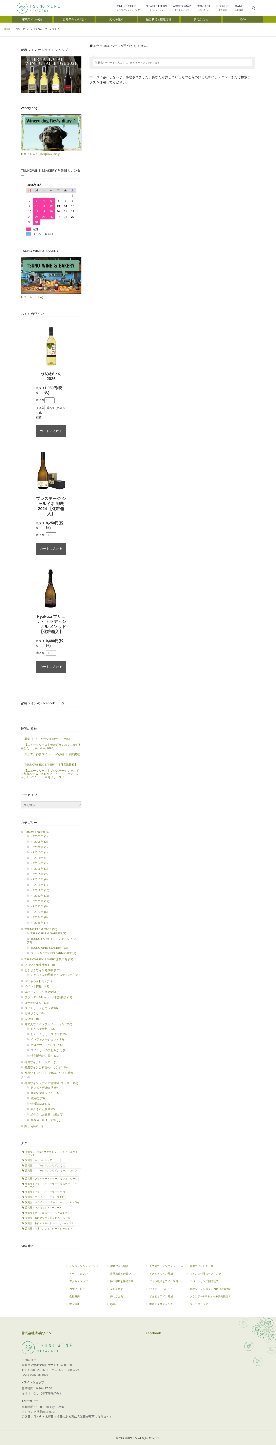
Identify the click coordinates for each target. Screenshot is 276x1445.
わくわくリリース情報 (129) (49, 1034)
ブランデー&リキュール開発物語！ (210, 1296)
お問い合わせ (77, 1288)
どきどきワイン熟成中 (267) (42, 970)
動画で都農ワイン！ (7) (45, 1093)
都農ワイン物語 (119, 1266)
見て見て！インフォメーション (167, 1266)
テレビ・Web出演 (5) (44, 1087)
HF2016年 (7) (39, 874)
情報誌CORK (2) (41, 1103)
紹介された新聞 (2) (43, 1109)
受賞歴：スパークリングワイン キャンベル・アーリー (51, 1172)
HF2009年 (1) (39, 847)
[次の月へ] (72, 185)
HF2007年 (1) (39, 836)
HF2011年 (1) (39, 857)
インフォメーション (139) (47, 1039)
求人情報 (74, 1304)
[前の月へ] (58, 185)
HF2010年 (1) (39, 852)
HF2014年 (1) (39, 863)
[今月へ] (65, 185)
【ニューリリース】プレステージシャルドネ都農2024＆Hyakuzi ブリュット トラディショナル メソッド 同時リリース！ (50, 774)
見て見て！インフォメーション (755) (48, 1024)
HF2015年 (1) (39, 868)
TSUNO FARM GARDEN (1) (48, 933)
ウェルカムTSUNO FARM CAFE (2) (53, 953)
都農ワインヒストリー (203, 1266)
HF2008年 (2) (39, 841)
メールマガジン (78, 1273)
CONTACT (203, 7)
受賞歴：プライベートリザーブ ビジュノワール (51, 1178)
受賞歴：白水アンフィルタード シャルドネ (49, 1228)
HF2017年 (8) (39, 879)
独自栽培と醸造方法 (121, 1281)
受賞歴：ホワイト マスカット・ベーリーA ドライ (52, 1202)
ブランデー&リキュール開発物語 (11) (48, 997)
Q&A (113, 1304)
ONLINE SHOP (128, 7)
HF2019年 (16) (40, 890)
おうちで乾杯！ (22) (43, 1028)
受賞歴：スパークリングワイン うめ (45, 1165)
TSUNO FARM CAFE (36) (40, 929)
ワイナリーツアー (200, 1304)
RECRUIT (222, 7)
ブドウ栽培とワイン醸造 (163, 1281)
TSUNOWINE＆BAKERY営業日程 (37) (48, 959)
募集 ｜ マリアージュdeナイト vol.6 (47, 738)
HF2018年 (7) (39, 884)
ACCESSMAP (182, 7)
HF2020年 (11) (40, 895)
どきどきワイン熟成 (161, 1273)
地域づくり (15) (34, 1013)
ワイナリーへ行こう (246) (41, 1008)
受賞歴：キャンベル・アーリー (42, 1160)
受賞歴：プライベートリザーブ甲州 (44, 1197)
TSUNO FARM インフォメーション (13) (51, 940)
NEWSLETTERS (156, 7)
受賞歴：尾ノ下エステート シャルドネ (46, 1212)
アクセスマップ (78, 1281)
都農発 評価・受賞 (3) (45, 1120)
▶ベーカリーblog (32, 297)
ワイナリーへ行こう (161, 1288)
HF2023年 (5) (39, 911)
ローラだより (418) (36, 1002)
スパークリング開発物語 (204, 1281)
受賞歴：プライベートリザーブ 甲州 (45, 1191)
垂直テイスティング (161, 1304)
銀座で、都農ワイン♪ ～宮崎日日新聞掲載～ (50, 756)
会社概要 (74, 1296)
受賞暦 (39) (38, 1098)
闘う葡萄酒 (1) (33, 1126)
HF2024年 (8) (39, 917)
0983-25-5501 (39, 1370)
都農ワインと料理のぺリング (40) (46, 1067)
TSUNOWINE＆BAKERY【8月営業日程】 (50, 764)
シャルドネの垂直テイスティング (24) (55, 974)
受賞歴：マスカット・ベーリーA (43, 1207)
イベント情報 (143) (36, 986)
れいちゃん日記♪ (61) (38, 981)
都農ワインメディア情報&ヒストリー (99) (51, 1083)
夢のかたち (116, 1296)
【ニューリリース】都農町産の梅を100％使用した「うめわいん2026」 (51, 746)
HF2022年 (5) (39, 906)
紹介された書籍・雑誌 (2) (47, 1114)
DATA (239, 7)
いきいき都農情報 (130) (39, 964)
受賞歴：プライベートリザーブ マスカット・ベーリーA (51, 1185)
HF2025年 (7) (39, 922)
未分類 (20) (31, 1018)
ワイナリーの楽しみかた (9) (48, 1050)
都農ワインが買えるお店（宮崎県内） (212, 1288)
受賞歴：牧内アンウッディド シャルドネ (47, 1218)
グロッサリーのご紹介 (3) (47, 1044)
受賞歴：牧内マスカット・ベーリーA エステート (52, 1223)
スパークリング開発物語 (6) (42, 991)
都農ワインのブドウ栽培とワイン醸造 (48, 1072)
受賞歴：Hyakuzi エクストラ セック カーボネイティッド (51, 1153)
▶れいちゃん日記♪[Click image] (41, 154)
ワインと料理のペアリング (205, 1273)
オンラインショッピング (83, 1266)
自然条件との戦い (120, 1273)
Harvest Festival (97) (37, 831)
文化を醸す (116, 1288)
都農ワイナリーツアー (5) (40, 1062)
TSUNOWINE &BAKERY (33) (49, 947)
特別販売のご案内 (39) (45, 1055)
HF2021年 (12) (40, 901)
